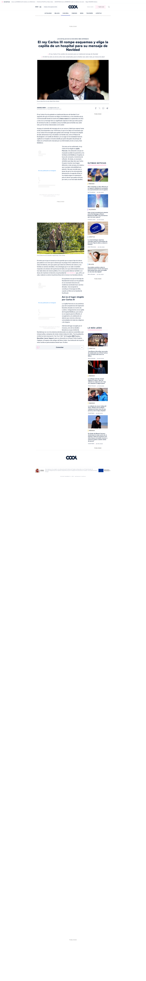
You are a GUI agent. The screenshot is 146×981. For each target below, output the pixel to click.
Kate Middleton (71, 273)
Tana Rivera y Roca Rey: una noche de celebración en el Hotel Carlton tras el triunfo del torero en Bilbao (98, 354)
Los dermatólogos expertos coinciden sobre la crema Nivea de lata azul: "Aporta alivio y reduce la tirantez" (97, 242)
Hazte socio (101, 7)
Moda (81, 13)
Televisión (89, 13)
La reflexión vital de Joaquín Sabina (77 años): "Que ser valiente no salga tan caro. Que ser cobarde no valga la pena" (97, 381)
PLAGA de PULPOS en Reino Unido (45, 1)
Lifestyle (99, 13)
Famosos (74, 13)
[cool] (73, 7)
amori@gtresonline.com (53, 107)
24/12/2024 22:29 (41, 109)
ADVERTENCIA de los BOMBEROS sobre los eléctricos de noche (69, 1)
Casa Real (66, 13)
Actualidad (48, 13)
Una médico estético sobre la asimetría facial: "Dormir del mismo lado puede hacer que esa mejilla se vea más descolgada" (98, 270)
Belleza (57, 13)
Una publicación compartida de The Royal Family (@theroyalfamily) (49, 327)
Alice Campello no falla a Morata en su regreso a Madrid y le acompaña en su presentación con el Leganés (98, 188)
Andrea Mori (41, 107)
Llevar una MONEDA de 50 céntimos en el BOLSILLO (23, 1)
